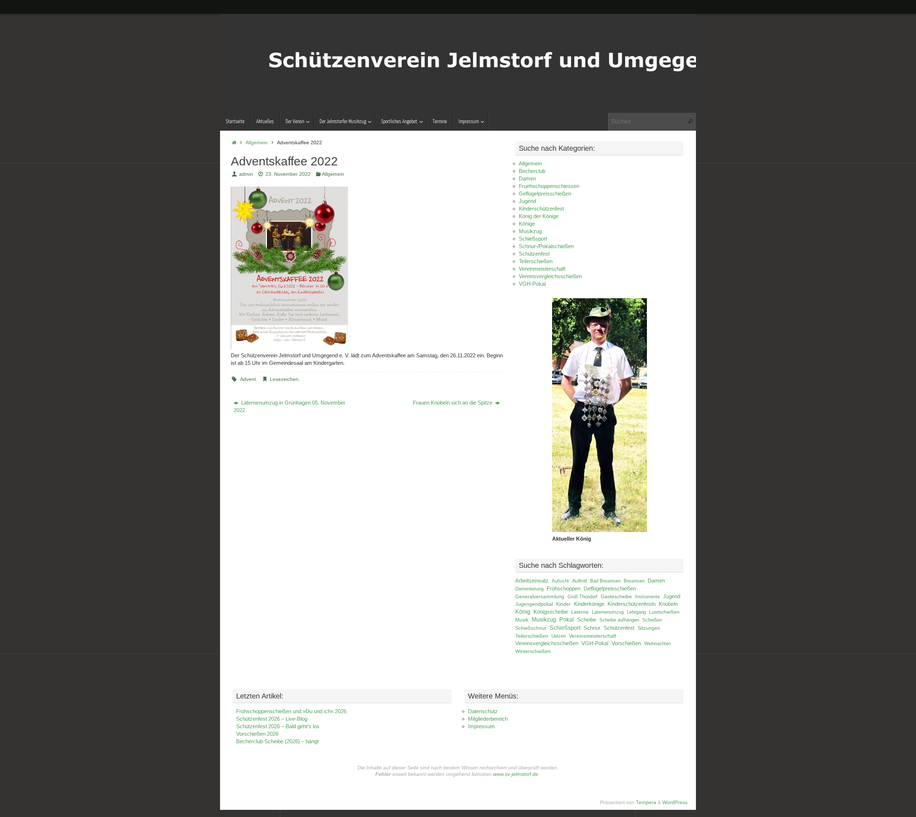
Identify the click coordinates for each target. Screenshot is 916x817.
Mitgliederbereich (488, 719)
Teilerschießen (535, 261)
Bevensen (634, 581)
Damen (527, 178)
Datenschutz (483, 711)
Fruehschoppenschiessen (549, 186)
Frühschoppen (563, 588)
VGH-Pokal (532, 284)
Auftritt (579, 581)
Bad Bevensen (605, 581)
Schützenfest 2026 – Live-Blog (271, 719)
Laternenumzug (608, 612)
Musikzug (530, 231)
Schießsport (533, 239)
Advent (248, 379)
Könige (527, 224)
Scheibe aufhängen (619, 620)
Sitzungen (649, 628)
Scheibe (586, 620)
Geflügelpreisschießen (545, 193)
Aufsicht (560, 581)
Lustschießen (664, 612)
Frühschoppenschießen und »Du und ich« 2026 (291, 711)
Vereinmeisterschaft (542, 269)
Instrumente (647, 596)
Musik (521, 620)
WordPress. (675, 802)
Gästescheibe (616, 596)
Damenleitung (529, 588)
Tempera (646, 802)
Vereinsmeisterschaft (592, 636)
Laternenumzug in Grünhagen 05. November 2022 (289, 406)
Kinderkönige (589, 604)
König (522, 612)
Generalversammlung (539, 596)
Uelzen (558, 636)
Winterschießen (533, 651)
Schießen (652, 620)
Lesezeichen (284, 379)
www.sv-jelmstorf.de (515, 774)
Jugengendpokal (534, 604)
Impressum (481, 726)
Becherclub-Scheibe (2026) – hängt (277, 741)
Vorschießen (626, 643)
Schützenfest (534, 254)
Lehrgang (636, 612)
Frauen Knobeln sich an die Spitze (453, 403)
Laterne (580, 612)
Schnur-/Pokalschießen (546, 246)
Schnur (592, 628)
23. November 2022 (288, 174)
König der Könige (539, 216)
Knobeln (668, 604)
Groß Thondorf (582, 596)
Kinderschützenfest (541, 209)
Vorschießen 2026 (257, 734)
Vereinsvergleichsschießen (550, 276)
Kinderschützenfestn (632, 604)
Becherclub (532, 171)
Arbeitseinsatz (532, 581)
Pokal (566, 620)
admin (246, 174)
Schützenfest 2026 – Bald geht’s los (278, 726)
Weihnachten (657, 643)
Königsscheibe (550, 612)
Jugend (527, 201)
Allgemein (256, 142)
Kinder (563, 604)
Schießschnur (530, 628)
